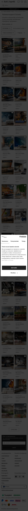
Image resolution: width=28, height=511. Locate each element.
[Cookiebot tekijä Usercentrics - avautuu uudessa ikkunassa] (19, 237)
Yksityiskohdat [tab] (14, 241)
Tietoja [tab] (23, 241)
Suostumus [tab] (5, 241)
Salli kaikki (14, 267)
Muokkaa (13, 272)
